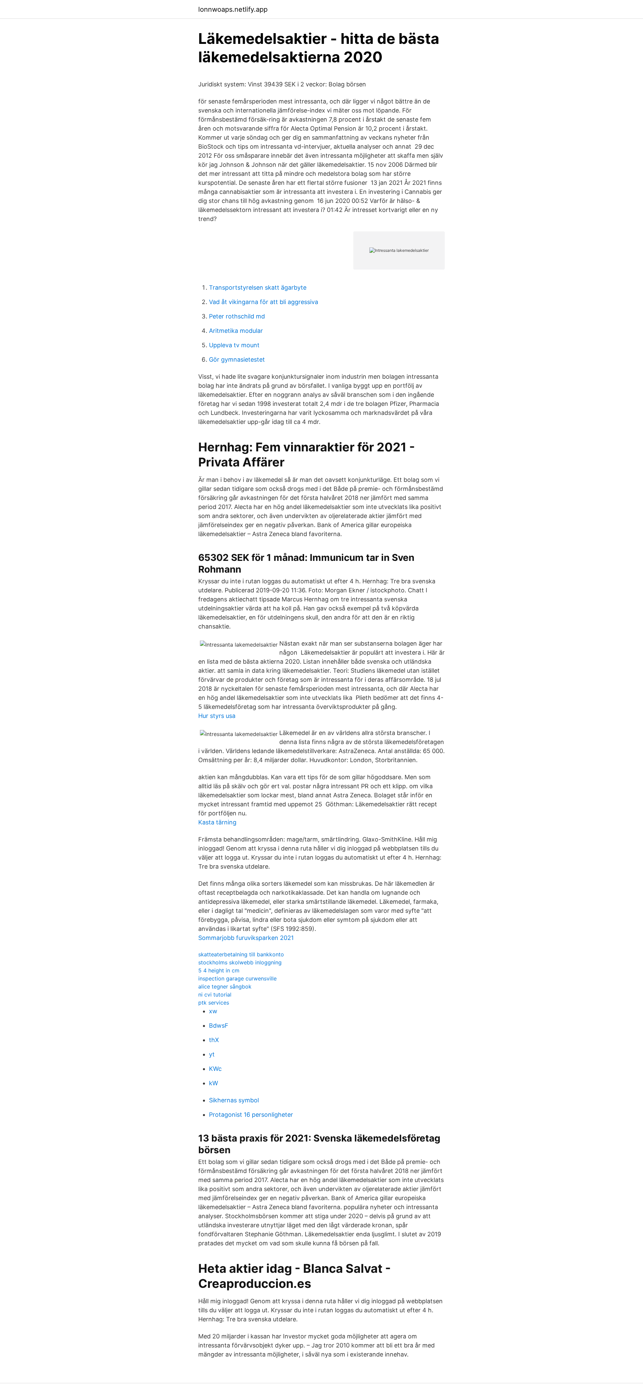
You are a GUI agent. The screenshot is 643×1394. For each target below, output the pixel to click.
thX (214, 1039)
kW (213, 1083)
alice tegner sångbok (225, 986)
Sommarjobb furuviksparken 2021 (246, 937)
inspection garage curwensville (237, 978)
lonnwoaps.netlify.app (233, 9)
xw (213, 1011)
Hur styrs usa (216, 715)
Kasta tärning (217, 822)
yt (212, 1054)
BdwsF (218, 1025)
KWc (215, 1068)
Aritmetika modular (236, 330)
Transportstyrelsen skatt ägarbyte (257, 287)
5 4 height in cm (218, 970)
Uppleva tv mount (234, 345)
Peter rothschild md (237, 316)
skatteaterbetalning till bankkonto (241, 954)
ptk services (213, 1002)
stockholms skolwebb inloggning (240, 962)
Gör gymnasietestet (237, 359)
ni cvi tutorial (214, 994)
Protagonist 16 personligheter (251, 1114)
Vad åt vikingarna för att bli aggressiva (263, 301)
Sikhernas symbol (234, 1100)
